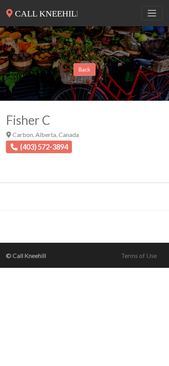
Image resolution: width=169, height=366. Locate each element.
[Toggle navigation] (152, 13)
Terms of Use (139, 255)
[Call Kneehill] (41, 11)
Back (84, 69)
